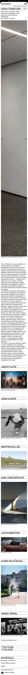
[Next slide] (26, 139)
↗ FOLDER (7, 649)
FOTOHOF (6, 4)
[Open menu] (25, 4)
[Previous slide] (2, 139)
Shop (12, 0)
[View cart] (18, 0)
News (10, 0)
